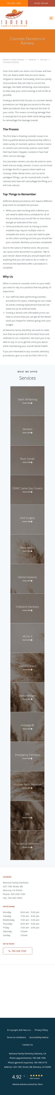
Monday (21, 912)
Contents (32, 59)
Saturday (15, 931)
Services (44, 59)
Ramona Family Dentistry (13, 59)
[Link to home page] (18, 18)
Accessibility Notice (38, 1037)
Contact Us (27, 1044)
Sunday (15, 935)
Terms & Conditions (16, 1037)
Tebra (40, 1084)
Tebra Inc (27, 1030)
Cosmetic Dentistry (11, 62)
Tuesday (21, 916)
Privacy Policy (41, 1030)
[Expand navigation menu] (51, 18)
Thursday (21, 923)
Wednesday (21, 919)
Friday (21, 927)
